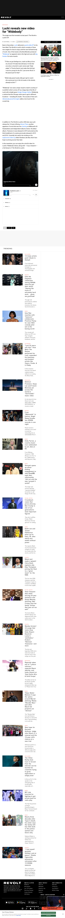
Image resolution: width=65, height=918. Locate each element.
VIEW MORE (51, 79)
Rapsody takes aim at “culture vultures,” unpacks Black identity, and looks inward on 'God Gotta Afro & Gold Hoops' (31, 669)
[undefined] (51, 50)
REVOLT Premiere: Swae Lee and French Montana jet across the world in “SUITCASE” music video (31, 389)
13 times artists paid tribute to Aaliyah (31, 258)
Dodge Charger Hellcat (24, 92)
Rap (13, 227)
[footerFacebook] (34, 910)
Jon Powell (7, 41)
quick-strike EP (29, 45)
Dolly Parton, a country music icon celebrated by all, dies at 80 (31, 445)
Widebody (6, 54)
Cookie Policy (18, 915)
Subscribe (54, 884)
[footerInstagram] (22, 910)
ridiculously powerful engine (11, 99)
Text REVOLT (55, 888)
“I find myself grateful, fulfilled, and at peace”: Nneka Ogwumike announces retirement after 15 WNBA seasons (31, 857)
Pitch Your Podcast (28, 890)
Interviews (28, 343)
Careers (40, 892)
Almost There (24, 124)
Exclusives (27, 254)
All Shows (26, 884)
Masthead (41, 886)
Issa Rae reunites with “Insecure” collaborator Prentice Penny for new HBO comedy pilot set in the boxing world (30, 321)
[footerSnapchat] (30, 910)
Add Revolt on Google (23, 41)
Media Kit (41, 890)
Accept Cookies (48, 915)
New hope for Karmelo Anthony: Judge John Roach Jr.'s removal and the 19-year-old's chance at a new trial (31, 734)
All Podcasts (27, 886)
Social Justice (28, 498)
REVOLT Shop (55, 890)
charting (24, 126)
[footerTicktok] (26, 910)
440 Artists (27, 894)
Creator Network (28, 892)
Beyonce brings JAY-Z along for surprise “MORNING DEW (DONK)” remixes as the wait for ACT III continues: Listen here (50, 59)
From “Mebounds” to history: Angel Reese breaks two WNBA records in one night (30, 418)
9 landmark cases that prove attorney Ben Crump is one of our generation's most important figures (30, 507)
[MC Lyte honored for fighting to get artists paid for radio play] (12, 795)
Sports (27, 274)
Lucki (15, 45)
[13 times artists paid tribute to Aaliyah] (12, 259)
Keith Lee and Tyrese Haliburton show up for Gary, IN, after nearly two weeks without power (30, 535)
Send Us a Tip (42, 888)
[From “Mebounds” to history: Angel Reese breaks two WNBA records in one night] (12, 415)
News (26, 311)
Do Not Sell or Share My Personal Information (48, 912)
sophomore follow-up (9, 137)
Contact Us (54, 886)
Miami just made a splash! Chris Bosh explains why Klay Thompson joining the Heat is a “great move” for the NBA (31, 567)
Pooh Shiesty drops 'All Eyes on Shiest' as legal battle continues (50, 75)
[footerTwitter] (38, 910)
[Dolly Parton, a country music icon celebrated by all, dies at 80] (12, 444)
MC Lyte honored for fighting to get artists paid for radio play (30, 796)
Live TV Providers (28, 888)
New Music (5, 24)
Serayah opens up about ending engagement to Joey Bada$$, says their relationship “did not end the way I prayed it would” (31, 474)
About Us (41, 884)
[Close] (63, 914)
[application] (52, 903)
